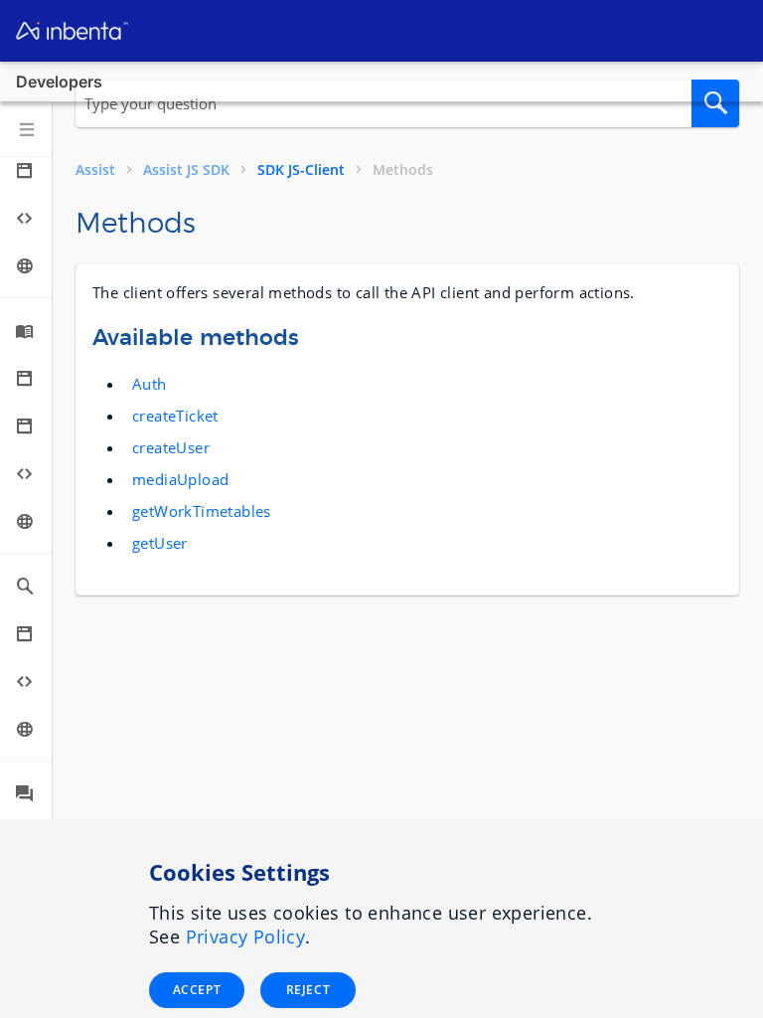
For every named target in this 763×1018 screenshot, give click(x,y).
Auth (149, 384)
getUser (160, 543)
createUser (171, 447)
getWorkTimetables (201, 511)
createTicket (175, 415)
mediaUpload (180, 479)
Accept (197, 989)
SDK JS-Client (301, 170)
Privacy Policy (246, 936)
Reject (308, 989)
